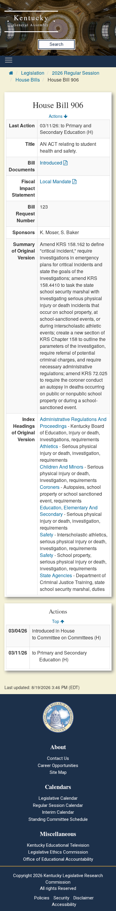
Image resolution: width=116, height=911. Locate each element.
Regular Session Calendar (58, 805)
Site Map (58, 772)
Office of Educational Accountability (58, 859)
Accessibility (64, 904)
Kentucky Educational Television (58, 845)
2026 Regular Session (75, 72)
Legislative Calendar (58, 798)
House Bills (27, 79)
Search (56, 44)
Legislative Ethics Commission (58, 852)
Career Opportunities (58, 765)
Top (56, 621)
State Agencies (56, 575)
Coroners (49, 486)
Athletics (49, 446)
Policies (41, 898)
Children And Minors (61, 466)
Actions (56, 116)
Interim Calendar (58, 812)
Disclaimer (83, 898)
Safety (46, 534)
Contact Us (58, 758)
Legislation (32, 72)
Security (61, 898)
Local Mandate (56, 181)
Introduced (51, 162)
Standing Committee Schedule (58, 819)
